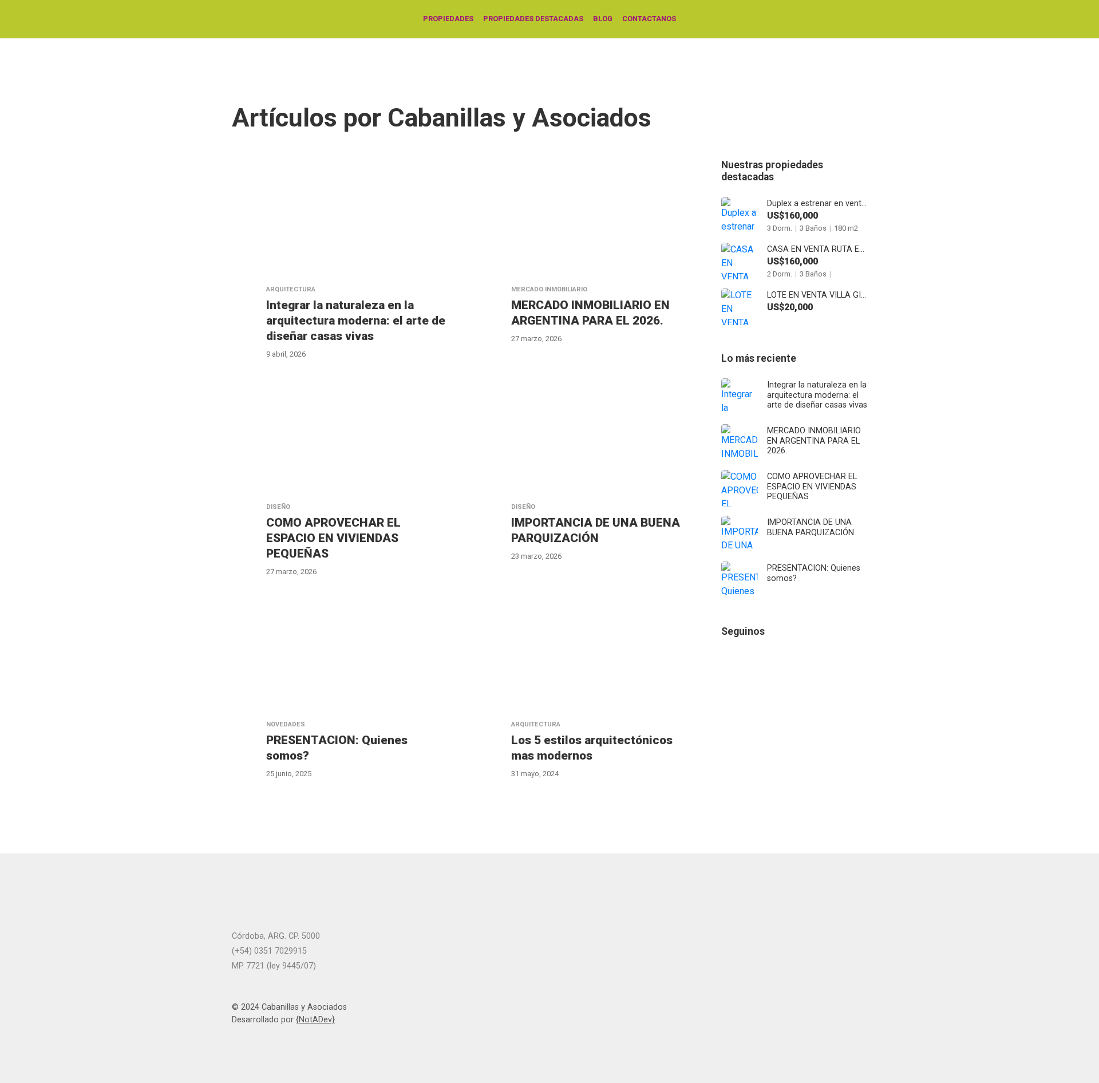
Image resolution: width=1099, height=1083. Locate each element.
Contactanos (649, 18)
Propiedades (448, 18)
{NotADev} (315, 1020)
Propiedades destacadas (533, 18)
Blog (602, 18)
